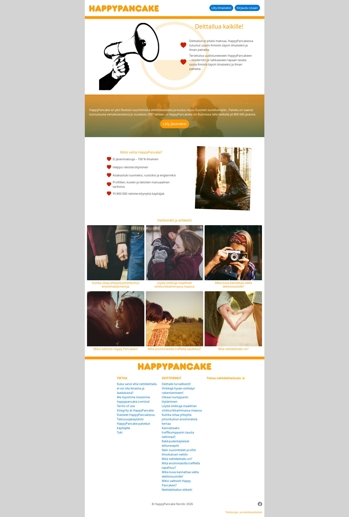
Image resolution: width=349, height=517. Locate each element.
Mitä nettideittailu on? (177, 459)
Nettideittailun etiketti (177, 490)
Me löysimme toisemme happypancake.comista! (133, 399)
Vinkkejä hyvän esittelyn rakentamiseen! (178, 390)
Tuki (120, 432)
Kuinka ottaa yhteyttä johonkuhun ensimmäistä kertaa (179, 419)
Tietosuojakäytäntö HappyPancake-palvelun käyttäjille (133, 423)
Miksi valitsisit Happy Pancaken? (176, 483)
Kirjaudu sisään (247, 8)
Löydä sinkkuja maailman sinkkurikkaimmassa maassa (182, 408)
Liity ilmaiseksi (221, 8)
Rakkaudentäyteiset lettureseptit (175, 443)
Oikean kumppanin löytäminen (175, 399)
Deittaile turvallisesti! (176, 384)
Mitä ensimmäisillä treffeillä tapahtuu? (181, 465)
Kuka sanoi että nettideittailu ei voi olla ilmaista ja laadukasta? (137, 388)
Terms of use (126, 406)
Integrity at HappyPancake (135, 410)
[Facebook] (260, 504)
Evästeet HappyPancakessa (136, 415)
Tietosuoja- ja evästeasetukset (243, 512)
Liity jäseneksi (174, 123)
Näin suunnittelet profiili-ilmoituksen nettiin (179, 452)
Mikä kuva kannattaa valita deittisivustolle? (180, 474)
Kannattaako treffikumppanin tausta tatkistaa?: (178, 432)
